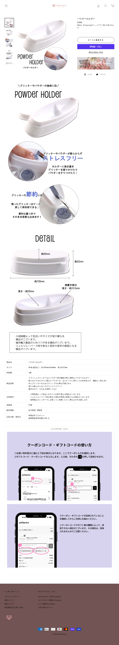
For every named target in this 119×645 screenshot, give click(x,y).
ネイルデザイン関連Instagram (49, 600)
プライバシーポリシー (12, 596)
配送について (9, 604)
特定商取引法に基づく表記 (14, 607)
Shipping (87, 25)
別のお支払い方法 (96, 52)
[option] (42, 45)
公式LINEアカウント (45, 607)
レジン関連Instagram (46, 604)
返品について (9, 600)
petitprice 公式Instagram (49, 596)
